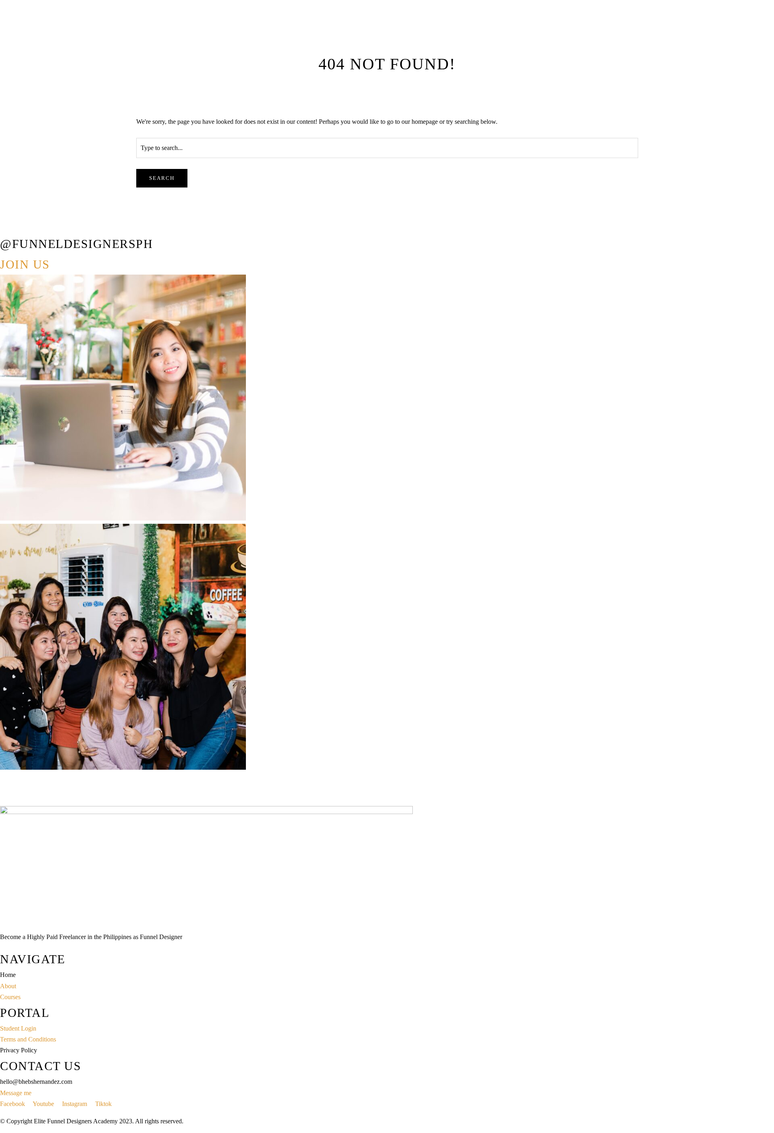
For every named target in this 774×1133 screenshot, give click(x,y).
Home (8, 128)
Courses (27, 128)
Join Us (25, 264)
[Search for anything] (91, 158)
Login (47, 128)
